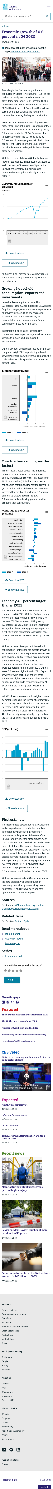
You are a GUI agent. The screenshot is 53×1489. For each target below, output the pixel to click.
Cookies (5, 1423)
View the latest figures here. (25, 52)
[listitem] (3, 1002)
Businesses (7, 1357)
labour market (12, 934)
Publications (7, 1335)
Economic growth (14, 956)
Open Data (6, 1318)
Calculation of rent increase (14, 1314)
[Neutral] (13, 970)
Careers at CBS (8, 1400)
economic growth (14, 939)
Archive (5, 1435)
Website (5, 1414)
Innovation (7, 1396)
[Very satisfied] (21, 970)
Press (4, 1388)
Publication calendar (11, 1460)
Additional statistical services (15, 1327)
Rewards (6, 1370)
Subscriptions (8, 1439)
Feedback (44, 1487)
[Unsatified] (9, 970)
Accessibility (7, 1427)
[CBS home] (14, 6)
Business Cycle (22, 921)
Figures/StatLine (9, 1310)
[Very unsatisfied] (5, 970)
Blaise (4, 1343)
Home (7, 26)
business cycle (12, 943)
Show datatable (16, 263)
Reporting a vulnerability (13, 1431)
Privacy (5, 1366)
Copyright (6, 1418)
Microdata (6, 1323)
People (5, 1361)
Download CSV (16, 253)
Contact (5, 1384)
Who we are (7, 1392)
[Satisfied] (17, 970)
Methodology (8, 1339)
